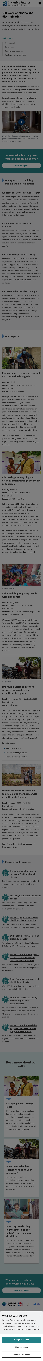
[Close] (39, 1316)
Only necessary (21, 1347)
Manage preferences (21, 1354)
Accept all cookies (21, 1340)
